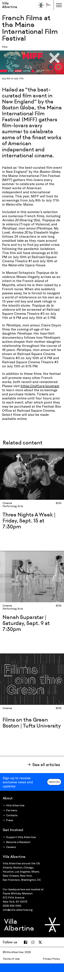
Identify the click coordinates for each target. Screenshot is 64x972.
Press (9, 820)
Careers (11, 846)
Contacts (12, 815)
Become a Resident (18, 842)
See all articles (46, 764)
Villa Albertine (9, 5)
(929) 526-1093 (12, 905)
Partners (11, 810)
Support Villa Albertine (21, 837)
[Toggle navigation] (59, 5)
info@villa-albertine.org (18, 909)
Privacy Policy (51, 958)
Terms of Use (11, 958)
